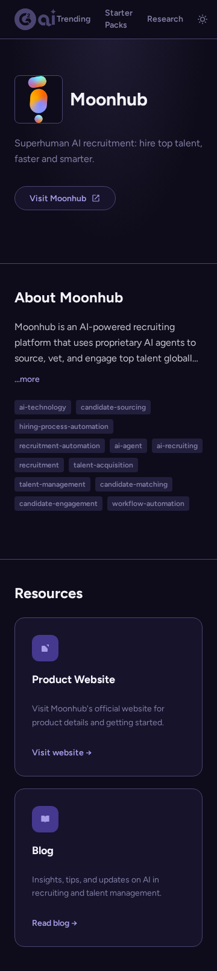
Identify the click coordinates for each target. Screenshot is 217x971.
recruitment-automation (59, 446)
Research (165, 19)
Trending (73, 19)
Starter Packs (119, 19)
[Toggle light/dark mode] (202, 19)
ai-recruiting (177, 446)
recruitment (39, 465)
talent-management (52, 484)
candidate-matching (134, 484)
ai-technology (42, 407)
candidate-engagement (58, 503)
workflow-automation (148, 503)
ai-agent (128, 446)
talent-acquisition (103, 465)
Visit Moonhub (58, 198)
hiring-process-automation (63, 426)
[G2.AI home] (35, 19)
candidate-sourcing (113, 407)
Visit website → (62, 753)
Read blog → (54, 923)
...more (27, 379)
